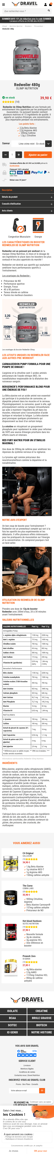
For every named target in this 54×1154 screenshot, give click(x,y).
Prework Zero (29, 956)
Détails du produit (10, 197)
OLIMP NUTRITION (27, 88)
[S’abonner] (42, 1090)
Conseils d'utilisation (11, 203)
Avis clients (7, 210)
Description (7, 190)
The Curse (28, 885)
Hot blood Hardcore (32, 921)
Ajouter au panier (38, 154)
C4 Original (28, 853)
